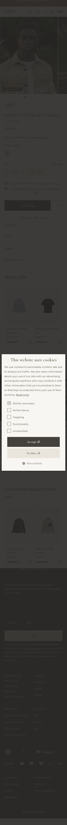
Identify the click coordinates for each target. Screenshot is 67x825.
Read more (22, 394)
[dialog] (33, 412)
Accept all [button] (33, 442)
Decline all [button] (33, 453)
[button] (33, 463)
